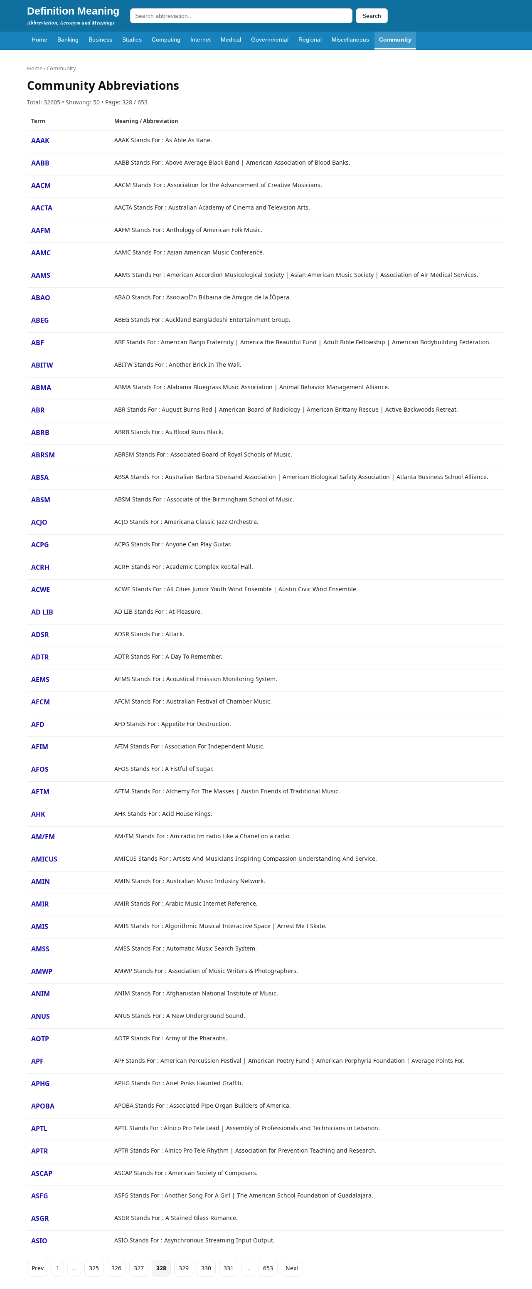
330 (206, 1268)
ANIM (40, 993)
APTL (39, 1128)
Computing (166, 39)
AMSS (40, 948)
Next (292, 1268)
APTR (39, 1151)
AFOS (40, 769)
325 (94, 1268)
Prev (38, 1268)
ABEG (40, 320)
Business (100, 39)
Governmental (269, 39)
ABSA (40, 477)
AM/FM (43, 836)
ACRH (40, 567)
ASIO (39, 1240)
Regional (310, 39)
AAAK (40, 140)
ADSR (40, 634)
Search (371, 15)
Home (39, 39)
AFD (37, 724)
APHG (40, 1083)
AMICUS (44, 859)
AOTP (40, 1038)
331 (229, 1268)
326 (116, 1268)
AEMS (40, 679)
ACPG (40, 544)
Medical (231, 39)
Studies (132, 39)
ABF (37, 342)
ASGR (40, 1218)
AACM (41, 185)
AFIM (39, 746)
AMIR (40, 904)
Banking (68, 39)
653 (268, 1268)
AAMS (40, 275)
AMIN (40, 881)
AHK (38, 814)
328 (161, 1268)
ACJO (39, 522)
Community (395, 39)
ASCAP (41, 1173)
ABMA (41, 387)
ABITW (42, 365)
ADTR (40, 657)
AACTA (41, 207)
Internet (200, 39)
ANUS (40, 1016)
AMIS (39, 926)
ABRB (40, 432)
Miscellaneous (350, 39)
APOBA (42, 1106)
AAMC (41, 252)
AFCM (40, 701)
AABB (40, 163)
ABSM (40, 499)
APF (37, 1061)
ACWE (40, 589)
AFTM (40, 791)
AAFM (40, 230)
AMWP (41, 971)
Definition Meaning (73, 11)
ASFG (39, 1195)
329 (184, 1268)
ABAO (40, 297)
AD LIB (42, 612)
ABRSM (43, 454)
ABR (38, 410)
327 (139, 1268)
